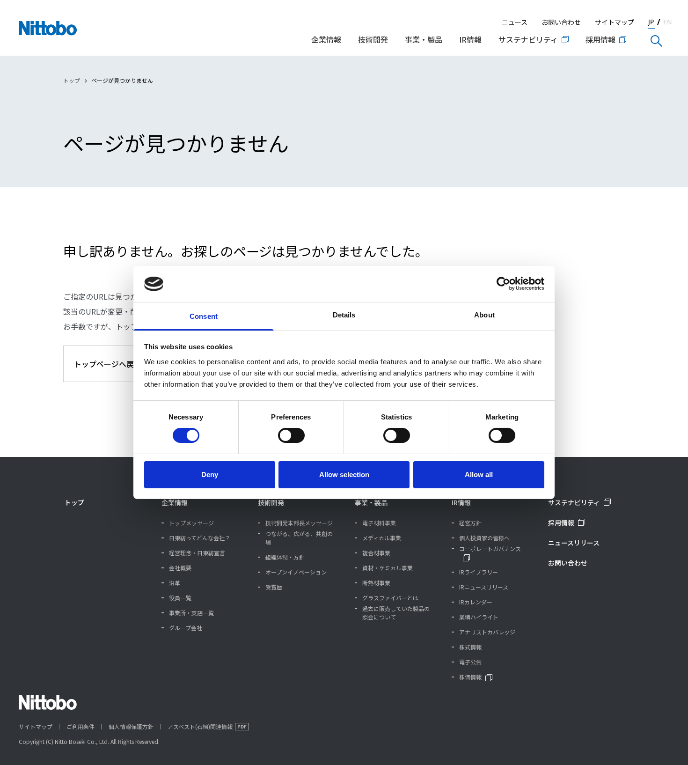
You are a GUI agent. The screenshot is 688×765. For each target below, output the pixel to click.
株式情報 (470, 647)
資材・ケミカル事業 (387, 568)
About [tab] (484, 315)
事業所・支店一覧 (191, 613)
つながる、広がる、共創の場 (299, 538)
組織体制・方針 (285, 557)
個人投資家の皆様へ (484, 538)
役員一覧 (180, 598)
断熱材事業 (376, 583)
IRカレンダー (475, 602)
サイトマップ (614, 22)
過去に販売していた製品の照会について (396, 612)
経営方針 (470, 523)
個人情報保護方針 (131, 726)
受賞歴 (273, 587)
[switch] (291, 435)
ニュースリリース (574, 542)
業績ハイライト (478, 617)
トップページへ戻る (107, 363)
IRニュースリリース (483, 587)
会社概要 (180, 568)
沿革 (174, 583)
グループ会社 (185, 628)
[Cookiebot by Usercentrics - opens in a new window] (503, 284)
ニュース (514, 22)
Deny (209, 474)
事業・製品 (371, 502)
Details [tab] (344, 315)
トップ (71, 80)
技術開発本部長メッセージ (299, 523)
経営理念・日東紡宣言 (197, 553)
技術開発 (271, 502)
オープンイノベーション (296, 572)
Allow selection (344, 474)
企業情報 (174, 502)
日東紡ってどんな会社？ (199, 538)
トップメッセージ (191, 523)
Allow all (479, 474)
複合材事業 (376, 553)
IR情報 (461, 502)
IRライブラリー (478, 572)
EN (667, 21)
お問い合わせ (561, 22)
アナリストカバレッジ (487, 632)
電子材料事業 (379, 523)
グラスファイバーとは (390, 598)
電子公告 (470, 662)
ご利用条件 (80, 726)
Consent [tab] (204, 316)
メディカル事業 (381, 538)
